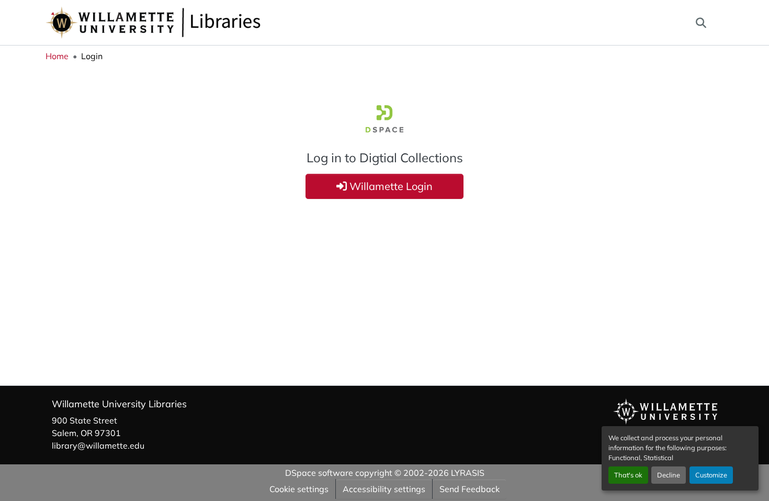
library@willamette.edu (98, 445)
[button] (188, 22)
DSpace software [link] (319, 472)
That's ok (628, 475)
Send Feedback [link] (469, 489)
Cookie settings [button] (299, 489)
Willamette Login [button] (390, 186)
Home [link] (57, 56)
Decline (668, 475)
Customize (711, 475)
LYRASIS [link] (467, 472)
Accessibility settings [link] (384, 489)
